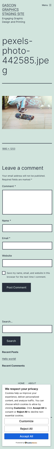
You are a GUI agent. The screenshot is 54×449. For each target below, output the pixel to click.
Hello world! (9, 358)
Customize (26, 421)
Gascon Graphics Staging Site (13, 9)
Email (6, 238)
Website (7, 255)
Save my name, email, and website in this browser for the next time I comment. (28, 275)
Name (6, 220)
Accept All (26, 436)
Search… (7, 321)
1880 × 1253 (8, 148)
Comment (9, 186)
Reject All (26, 428)
